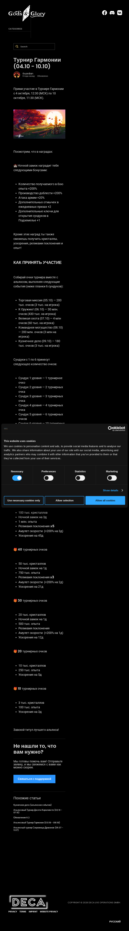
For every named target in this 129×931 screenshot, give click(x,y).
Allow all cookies (105, 500)
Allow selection (65, 500)
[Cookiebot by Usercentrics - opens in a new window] (110, 428)
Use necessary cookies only (23, 500)
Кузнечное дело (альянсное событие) (32, 805)
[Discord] (112, 13)
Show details (110, 490)
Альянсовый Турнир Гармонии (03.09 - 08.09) (36, 822)
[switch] (48, 478)
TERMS (22, 911)
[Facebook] (105, 13)
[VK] (120, 13)
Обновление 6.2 (21, 817)
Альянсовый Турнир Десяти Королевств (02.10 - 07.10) (37, 811)
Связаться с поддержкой (34, 779)
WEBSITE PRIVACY (49, 911)
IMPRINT (33, 911)
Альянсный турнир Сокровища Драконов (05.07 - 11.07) (38, 829)
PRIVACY (12, 911)
